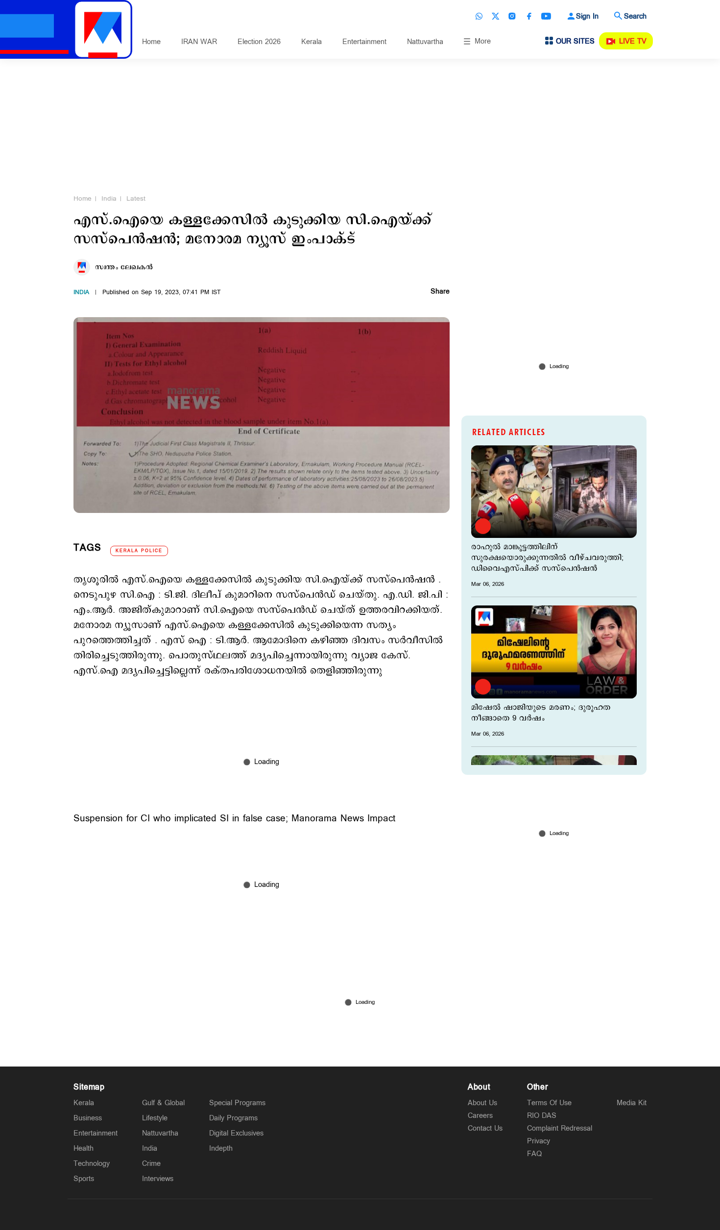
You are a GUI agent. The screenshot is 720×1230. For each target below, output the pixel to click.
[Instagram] (512, 16)
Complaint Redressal (559, 1128)
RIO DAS (541, 1116)
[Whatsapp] (479, 16)
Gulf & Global (163, 1103)
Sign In (587, 16)
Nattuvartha (425, 42)
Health (83, 1148)
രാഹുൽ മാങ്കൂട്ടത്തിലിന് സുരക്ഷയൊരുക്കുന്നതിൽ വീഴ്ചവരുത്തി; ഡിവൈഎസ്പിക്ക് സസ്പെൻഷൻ (547, 558)
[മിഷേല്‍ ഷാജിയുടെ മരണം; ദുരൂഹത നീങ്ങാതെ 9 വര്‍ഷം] (554, 651)
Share (440, 292)
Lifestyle (155, 1118)
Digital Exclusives (236, 1133)
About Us (482, 1103)
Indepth (221, 1148)
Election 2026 (259, 42)
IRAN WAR (199, 42)
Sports (83, 1179)
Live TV (633, 41)
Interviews (157, 1179)
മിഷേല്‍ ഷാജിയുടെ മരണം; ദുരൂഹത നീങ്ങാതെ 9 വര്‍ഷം (540, 713)
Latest (135, 199)
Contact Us (485, 1128)
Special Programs (237, 1103)
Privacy (538, 1141)
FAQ (534, 1154)
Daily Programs (233, 1118)
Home (151, 42)
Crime (151, 1164)
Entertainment (364, 42)
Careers (480, 1116)
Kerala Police (139, 551)
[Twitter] (495, 16)
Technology (91, 1164)
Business (87, 1118)
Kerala (311, 42)
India (109, 199)
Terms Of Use (549, 1103)
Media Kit (632, 1103)
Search (635, 16)
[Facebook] (529, 16)
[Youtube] (546, 16)
